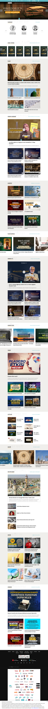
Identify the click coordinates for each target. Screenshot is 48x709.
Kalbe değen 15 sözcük (37, 426)
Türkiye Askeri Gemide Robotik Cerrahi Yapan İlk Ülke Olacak (31, 550)
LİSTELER (17, 651)
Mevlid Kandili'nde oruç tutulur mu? (32, 98)
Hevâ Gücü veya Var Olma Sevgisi (13, 33)
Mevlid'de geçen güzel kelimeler (14, 197)
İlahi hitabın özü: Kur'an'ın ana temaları (31, 110)
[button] (1, 10)
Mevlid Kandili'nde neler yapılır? (15, 98)
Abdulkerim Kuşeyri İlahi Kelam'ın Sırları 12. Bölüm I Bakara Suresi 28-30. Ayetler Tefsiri (32, 318)
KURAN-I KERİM (26, 651)
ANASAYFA (9, 651)
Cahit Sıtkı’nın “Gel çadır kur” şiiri (32, 197)
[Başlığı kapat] (47, 701)
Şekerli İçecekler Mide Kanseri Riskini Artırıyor (14, 565)
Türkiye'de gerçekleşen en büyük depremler (15, 631)
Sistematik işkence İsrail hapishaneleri (30, 646)
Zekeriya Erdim (35, 31)
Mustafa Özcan (24, 31)
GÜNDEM (13, 651)
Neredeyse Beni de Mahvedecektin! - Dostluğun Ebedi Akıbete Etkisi (23, 344)
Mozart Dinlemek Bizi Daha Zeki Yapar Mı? (25, 519)
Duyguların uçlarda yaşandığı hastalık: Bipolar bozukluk (14, 550)
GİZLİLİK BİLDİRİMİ (26, 652)
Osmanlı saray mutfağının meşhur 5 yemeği (15, 212)
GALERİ (39, 651)
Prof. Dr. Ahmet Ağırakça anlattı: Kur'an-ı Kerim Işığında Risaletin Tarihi (22, 285)
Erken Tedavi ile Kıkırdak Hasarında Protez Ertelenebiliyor (32, 581)
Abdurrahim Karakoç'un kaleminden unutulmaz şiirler (36, 420)
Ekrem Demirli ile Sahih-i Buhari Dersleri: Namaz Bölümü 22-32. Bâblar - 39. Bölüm (14, 176)
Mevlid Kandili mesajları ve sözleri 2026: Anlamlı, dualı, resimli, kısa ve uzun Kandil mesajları (24, 83)
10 (28, 18)
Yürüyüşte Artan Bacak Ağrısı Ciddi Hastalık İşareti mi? (32, 565)
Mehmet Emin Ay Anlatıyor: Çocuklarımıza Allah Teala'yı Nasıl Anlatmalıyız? (15, 318)
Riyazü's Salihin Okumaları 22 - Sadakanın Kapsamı (31, 161)
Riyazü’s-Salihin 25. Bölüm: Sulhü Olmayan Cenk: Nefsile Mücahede (32, 303)
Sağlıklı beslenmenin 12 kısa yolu (15, 393)
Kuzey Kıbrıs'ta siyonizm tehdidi (15, 645)
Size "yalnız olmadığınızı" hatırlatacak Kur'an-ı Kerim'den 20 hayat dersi (36, 433)
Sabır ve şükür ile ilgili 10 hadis (20, 433)
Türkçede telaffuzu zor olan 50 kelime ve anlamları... (20, 440)
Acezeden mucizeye (35, 33)
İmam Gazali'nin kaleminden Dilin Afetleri (36, 440)
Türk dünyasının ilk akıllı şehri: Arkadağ (14, 408)
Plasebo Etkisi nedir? (13, 376)
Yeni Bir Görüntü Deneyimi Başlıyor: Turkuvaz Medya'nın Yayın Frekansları (32, 631)
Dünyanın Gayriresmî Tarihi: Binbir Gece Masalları (15, 227)
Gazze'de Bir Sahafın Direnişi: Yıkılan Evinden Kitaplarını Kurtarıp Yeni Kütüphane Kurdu (26, 526)
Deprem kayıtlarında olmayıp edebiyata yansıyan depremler (22, 613)
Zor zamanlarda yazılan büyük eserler (31, 227)
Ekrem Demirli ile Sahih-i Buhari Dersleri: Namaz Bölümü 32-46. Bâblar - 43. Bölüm (14, 303)
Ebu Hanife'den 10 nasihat (20, 420)
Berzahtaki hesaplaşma (24, 33)
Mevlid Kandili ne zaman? (13, 109)
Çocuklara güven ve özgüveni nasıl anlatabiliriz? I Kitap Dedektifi (22, 143)
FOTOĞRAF (35, 651)
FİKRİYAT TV (17, 652)
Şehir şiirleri (19, 426)
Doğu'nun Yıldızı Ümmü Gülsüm (23, 513)
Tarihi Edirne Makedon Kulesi (23, 506)
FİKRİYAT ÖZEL (21, 651)
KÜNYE (31, 652)
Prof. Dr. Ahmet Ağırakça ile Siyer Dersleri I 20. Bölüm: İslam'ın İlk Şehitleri (32, 176)
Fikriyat (12, 666)
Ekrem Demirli (13, 31)
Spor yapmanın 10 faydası (30, 393)
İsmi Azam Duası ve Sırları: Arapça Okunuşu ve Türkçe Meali (23, 252)
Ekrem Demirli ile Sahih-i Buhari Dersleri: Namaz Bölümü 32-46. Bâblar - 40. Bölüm (14, 161)
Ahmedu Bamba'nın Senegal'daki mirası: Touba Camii (21, 497)
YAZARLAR (21, 652)
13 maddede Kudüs (29, 211)
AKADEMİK (31, 651)
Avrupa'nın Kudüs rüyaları (30, 407)
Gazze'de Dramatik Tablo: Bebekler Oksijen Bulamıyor (15, 581)
